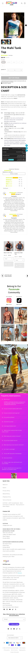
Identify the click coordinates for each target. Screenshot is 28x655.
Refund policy (22, 647)
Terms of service (14, 650)
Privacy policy (7, 650)
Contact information (15, 652)
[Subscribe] (23, 619)
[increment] (21, 70)
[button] (2, 3)
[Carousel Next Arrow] (26, 25)
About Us (5, 484)
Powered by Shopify (14, 647)
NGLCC (20, 572)
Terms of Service (7, 500)
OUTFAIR (8, 647)
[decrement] (8, 70)
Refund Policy (6, 493)
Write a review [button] (14, 173)
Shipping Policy (7, 496)
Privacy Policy (6, 490)
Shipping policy (22, 650)
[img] (13, 192)
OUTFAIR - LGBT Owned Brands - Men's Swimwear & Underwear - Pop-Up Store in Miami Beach (13, 504)
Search (4, 487)
